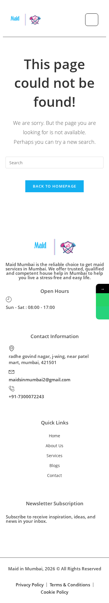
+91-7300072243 (26, 396)
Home (54, 435)
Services (54, 455)
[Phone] (102, 312)
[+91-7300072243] (12, 388)
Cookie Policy (54, 592)
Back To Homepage (54, 186)
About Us (54, 445)
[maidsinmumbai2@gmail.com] (12, 371)
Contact (54, 475)
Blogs (54, 465)
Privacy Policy (30, 585)
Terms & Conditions (70, 585)
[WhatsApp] (102, 299)
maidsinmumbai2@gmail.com (39, 379)
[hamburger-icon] (91, 19)
